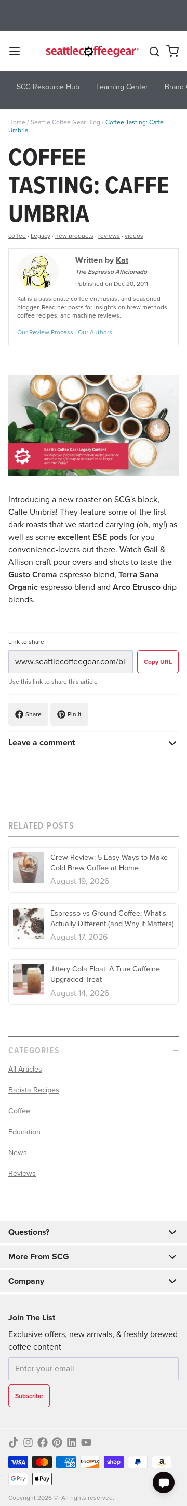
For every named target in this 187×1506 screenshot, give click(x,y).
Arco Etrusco (137, 587)
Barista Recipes (33, 1090)
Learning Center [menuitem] (122, 86)
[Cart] (172, 51)
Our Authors (95, 332)
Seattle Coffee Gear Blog (65, 122)
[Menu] (18, 51)
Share (33, 714)
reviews (109, 235)
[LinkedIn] (71, 1442)
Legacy (40, 235)
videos (134, 235)
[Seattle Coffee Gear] (91, 51)
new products (74, 235)
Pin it (75, 714)
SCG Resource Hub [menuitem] (48, 86)
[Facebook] (42, 1442)
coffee (17, 235)
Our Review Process (45, 332)
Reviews (22, 1173)
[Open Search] (154, 51)
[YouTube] (86, 1442)
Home (16, 122)
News (17, 1152)
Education (24, 1131)
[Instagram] (28, 1442)
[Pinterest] (57, 1442)
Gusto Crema (32, 574)
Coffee (19, 1111)
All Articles (25, 1069)
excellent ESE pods (92, 537)
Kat (122, 260)
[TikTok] (13, 1442)
